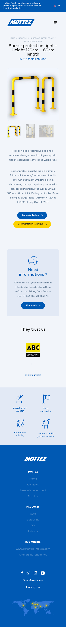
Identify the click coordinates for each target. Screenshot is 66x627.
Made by (31, 587)
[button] (35, 364)
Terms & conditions (33, 580)
